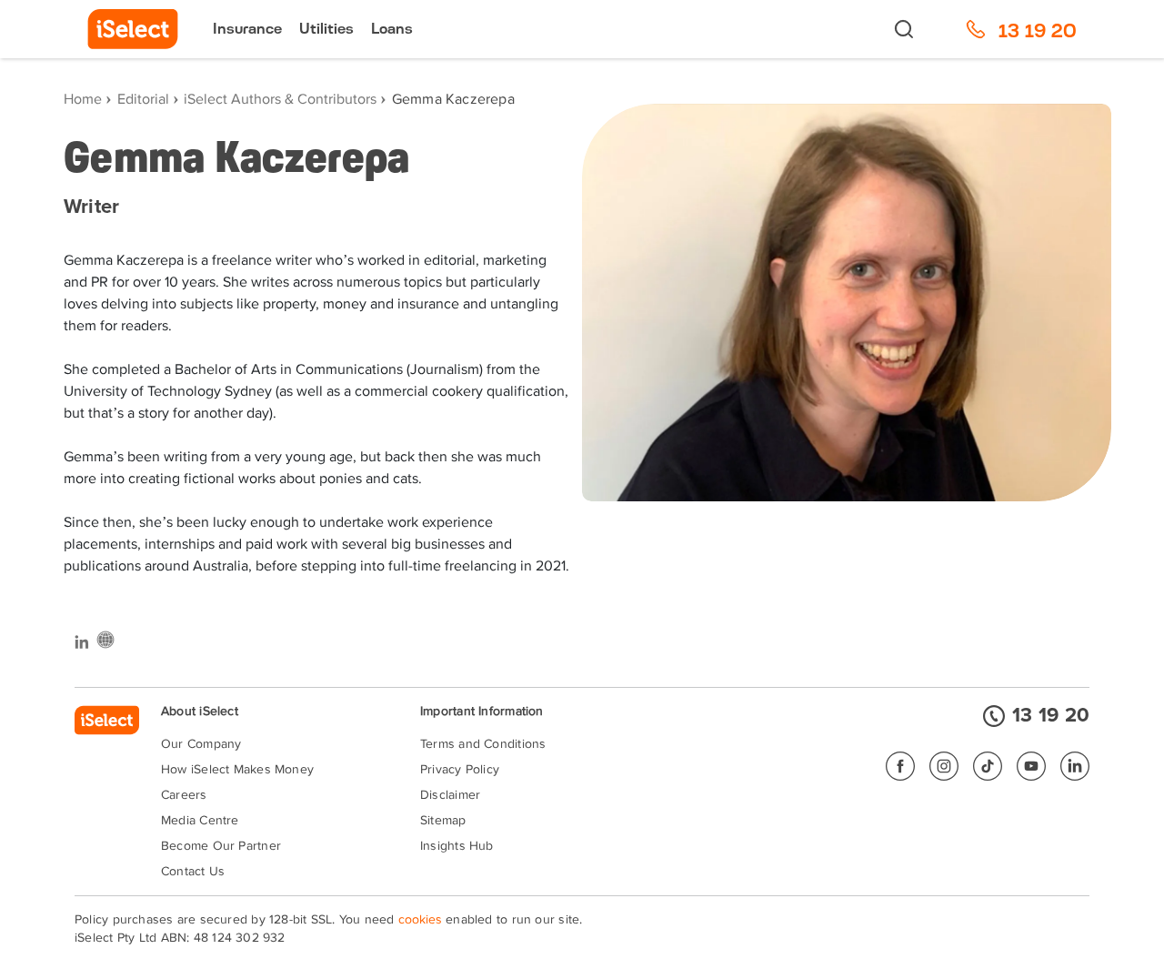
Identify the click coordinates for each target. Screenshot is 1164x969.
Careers (184, 795)
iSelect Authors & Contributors (280, 100)
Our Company (201, 744)
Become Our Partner (221, 846)
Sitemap (443, 820)
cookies (420, 919)
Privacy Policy (459, 769)
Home (83, 100)
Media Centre (200, 820)
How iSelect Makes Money (237, 769)
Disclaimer (450, 795)
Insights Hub (457, 846)
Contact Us (193, 871)
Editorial (143, 100)
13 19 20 (1050, 716)
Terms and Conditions (483, 744)
